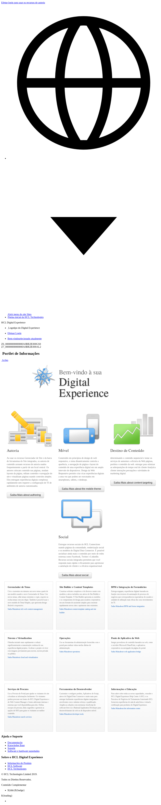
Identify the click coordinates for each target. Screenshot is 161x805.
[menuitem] (84, 801)
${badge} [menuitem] (16, 790)
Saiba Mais (25, 609)
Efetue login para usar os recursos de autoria (23, 2)
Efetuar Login (14, 333)
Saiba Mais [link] (25, 495)
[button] (4, 360)
